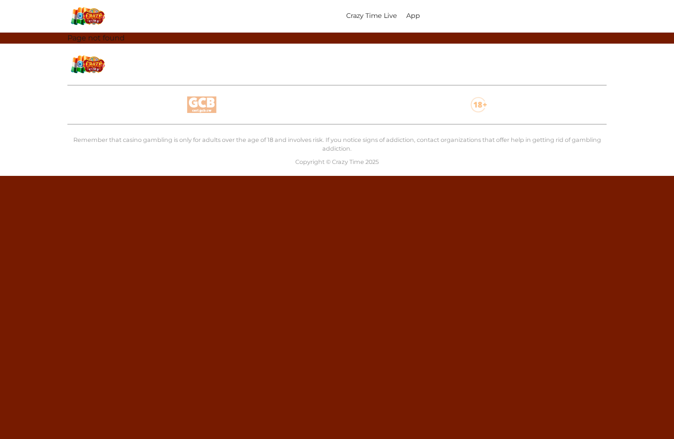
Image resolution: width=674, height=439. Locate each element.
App (413, 15)
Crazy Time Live (371, 15)
